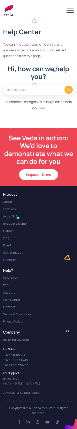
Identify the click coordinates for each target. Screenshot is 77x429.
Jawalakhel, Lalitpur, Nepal (21, 392)
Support (9, 292)
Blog (6, 238)
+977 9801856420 (16, 365)
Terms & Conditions (17, 314)
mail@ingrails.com (16, 339)
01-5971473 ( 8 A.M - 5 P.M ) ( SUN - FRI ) (21, 381)
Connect (9, 260)
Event (7, 245)
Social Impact (13, 252)
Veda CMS (10, 216)
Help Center (11, 300)
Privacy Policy (12, 321)
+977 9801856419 (15, 360)
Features (9, 209)
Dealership (10, 278)
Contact (9, 307)
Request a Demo (38, 174)
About (7, 202)
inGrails (50, 408)
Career (8, 231)
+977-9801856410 (16, 355)
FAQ (6, 285)
